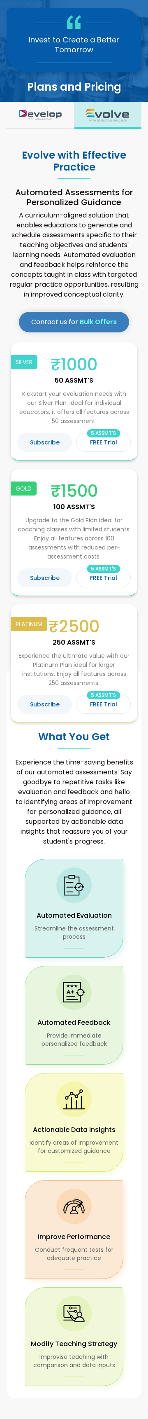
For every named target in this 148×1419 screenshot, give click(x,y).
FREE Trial (103, 440)
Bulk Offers (98, 322)
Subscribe (45, 442)
